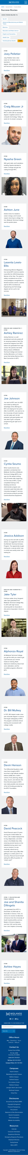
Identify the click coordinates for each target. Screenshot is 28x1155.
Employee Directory (14, 1140)
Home (2, 6)
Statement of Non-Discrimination (14, 1112)
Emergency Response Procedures (14, 1137)
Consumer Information (14, 1131)
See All (5, 19)
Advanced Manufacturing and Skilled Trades (13, 23)
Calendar (14, 1129)
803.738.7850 (18, 1063)
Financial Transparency (14, 1107)
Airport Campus (14, 1071)
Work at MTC (14, 1145)
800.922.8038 (17, 1060)
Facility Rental (14, 1142)
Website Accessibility (14, 1120)
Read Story (7, 70)
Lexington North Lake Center (14, 1087)
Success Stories (9, 6)
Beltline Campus (14, 1077)
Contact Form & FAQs (14, 1050)
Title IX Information (14, 1117)
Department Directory (14, 1134)
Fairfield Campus (14, 1079)
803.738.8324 (16, 1057)
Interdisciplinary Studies (9, 41)
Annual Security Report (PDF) (14, 1101)
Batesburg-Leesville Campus (14, 1074)
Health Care (6, 37)
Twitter (14, 1019)
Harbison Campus (14, 1085)
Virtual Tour (14, 1093)
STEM (20, 41)
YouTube (15, 1019)
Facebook (10, 1019)
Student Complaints (14, 1115)
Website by (14, 1151)
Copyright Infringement (14, 1104)
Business (5, 27)
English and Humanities (9, 34)
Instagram (12, 1019)
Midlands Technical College (14, 2)
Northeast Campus (14, 1090)
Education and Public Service (11, 30)
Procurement (14, 1109)
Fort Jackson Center (14, 1082)
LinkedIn (17, 1019)
